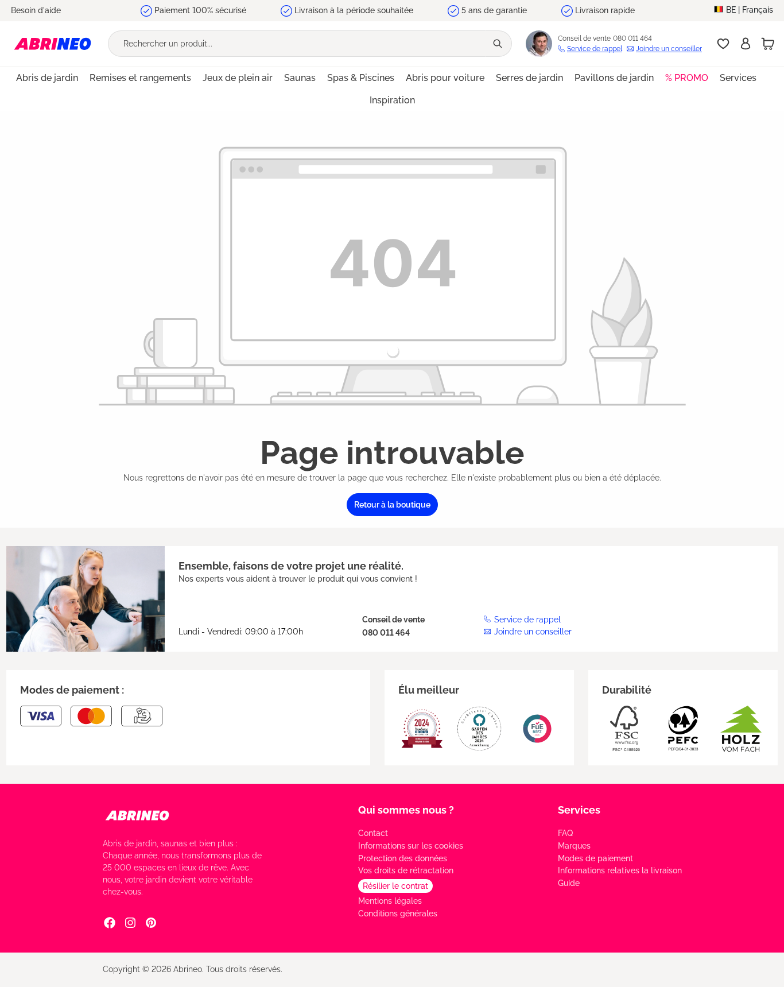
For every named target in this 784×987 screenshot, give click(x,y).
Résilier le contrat (395, 886)
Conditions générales (397, 913)
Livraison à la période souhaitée (353, 10)
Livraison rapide (605, 10)
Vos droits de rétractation (405, 870)
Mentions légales (390, 900)
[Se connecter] (745, 43)
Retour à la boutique (392, 504)
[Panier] (767, 43)
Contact (373, 833)
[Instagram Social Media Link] (130, 922)
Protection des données (402, 858)
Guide (569, 883)
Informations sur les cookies (410, 845)
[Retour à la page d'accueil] (52, 43)
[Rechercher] (499, 43)
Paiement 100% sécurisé (200, 10)
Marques (574, 845)
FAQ (565, 833)
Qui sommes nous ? (406, 810)
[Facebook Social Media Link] (110, 922)
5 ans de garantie (494, 10)
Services (579, 810)
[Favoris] (723, 43)
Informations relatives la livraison (620, 870)
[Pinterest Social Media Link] (151, 922)
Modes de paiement (595, 858)
